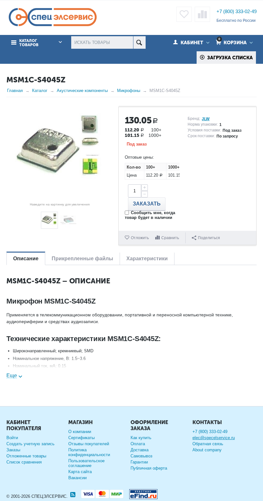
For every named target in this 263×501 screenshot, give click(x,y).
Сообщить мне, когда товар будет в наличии (150, 215)
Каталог (39, 90)
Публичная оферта (149, 468)
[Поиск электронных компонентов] (140, 492)
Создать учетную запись (30, 443)
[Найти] (139, 42)
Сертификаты (81, 437)
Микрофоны (128, 90)
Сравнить (170, 238)
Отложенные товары (26, 456)
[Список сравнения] (202, 14)
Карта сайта (80, 471)
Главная (15, 90)
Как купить (141, 437)
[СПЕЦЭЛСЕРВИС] (52, 17)
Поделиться (209, 238)
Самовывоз (141, 456)
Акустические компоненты (82, 90)
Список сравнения (24, 462)
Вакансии (77, 477)
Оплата (138, 443)
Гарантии (139, 462)
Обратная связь (207, 443)
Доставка (139, 449)
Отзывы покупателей (88, 443)
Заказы (13, 449)
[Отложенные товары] (184, 14)
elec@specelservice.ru (213, 437)
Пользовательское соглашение (86, 463)
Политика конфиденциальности (89, 452)
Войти (12, 437)
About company (207, 449)
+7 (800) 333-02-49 (236, 11)
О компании (79, 431)
